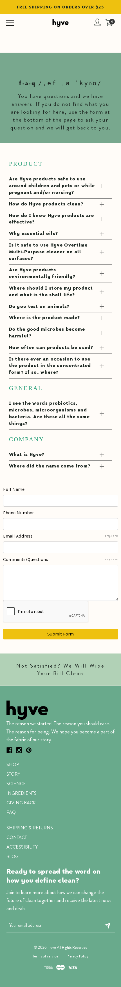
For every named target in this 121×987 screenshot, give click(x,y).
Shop (12, 764)
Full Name (13, 489)
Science (16, 783)
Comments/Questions (60, 559)
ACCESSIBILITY (22, 847)
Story (13, 774)
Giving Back (21, 803)
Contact (16, 837)
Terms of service (45, 956)
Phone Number (18, 512)
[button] (62, 710)
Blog (12, 856)
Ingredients (21, 793)
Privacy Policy (78, 956)
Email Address (60, 536)
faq (11, 812)
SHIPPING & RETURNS (29, 828)
